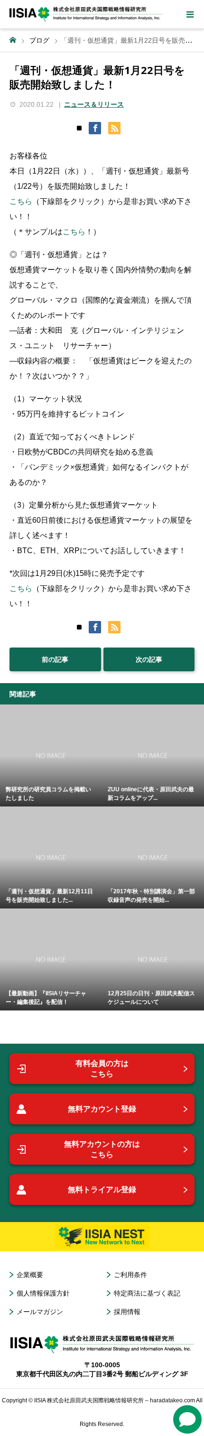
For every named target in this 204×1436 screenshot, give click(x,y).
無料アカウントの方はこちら (102, 1149)
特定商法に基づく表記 (147, 1293)
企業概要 (30, 1275)
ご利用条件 (130, 1275)
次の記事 (149, 659)
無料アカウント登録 (102, 1109)
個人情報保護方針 (43, 1293)
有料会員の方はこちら (102, 1068)
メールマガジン (40, 1312)
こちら (20, 201)
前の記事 (55, 659)
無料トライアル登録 (102, 1190)
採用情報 (127, 1312)
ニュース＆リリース (94, 104)
